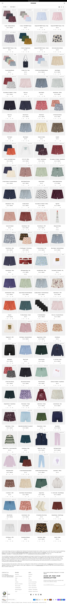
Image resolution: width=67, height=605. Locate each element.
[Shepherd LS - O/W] (9, 328)
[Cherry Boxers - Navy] (9, 261)
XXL (28, 29)
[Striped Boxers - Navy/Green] (9, 394)
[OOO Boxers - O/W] (9, 528)
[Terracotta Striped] (9, 216)
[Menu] (6, 592)
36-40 (40, 518)
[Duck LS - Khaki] (57, 528)
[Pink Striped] (9, 127)
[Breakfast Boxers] (41, 550)
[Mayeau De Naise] (57, 216)
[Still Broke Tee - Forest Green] (57, 594)
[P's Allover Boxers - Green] (25, 305)
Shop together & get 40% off (33, 0)
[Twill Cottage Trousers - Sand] (9, 550)
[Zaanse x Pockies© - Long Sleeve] (57, 372)
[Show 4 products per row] (63, 7)
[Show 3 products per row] (61, 7)
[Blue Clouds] (25, 350)
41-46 (43, 518)
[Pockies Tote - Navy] (25, 61)
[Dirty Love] (25, 83)
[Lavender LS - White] (57, 461)
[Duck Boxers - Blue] (25, 439)
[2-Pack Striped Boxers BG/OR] (25, 461)
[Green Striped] (41, 172)
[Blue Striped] (25, 127)
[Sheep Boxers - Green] (41, 416)
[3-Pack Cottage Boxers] (25, 38)
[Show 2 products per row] (59, 7)
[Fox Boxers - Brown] (9, 572)
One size (25, 74)
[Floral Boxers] (57, 328)
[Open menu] (4, 3)
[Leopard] (57, 127)
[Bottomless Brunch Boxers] (57, 38)
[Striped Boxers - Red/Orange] (57, 505)
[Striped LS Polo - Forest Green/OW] (9, 439)
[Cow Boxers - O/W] (9, 483)
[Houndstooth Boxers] (25, 528)
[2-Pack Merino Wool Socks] (41, 505)
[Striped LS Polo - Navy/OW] (25, 550)
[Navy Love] (9, 105)
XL (26, 29)
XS (54, 318)
